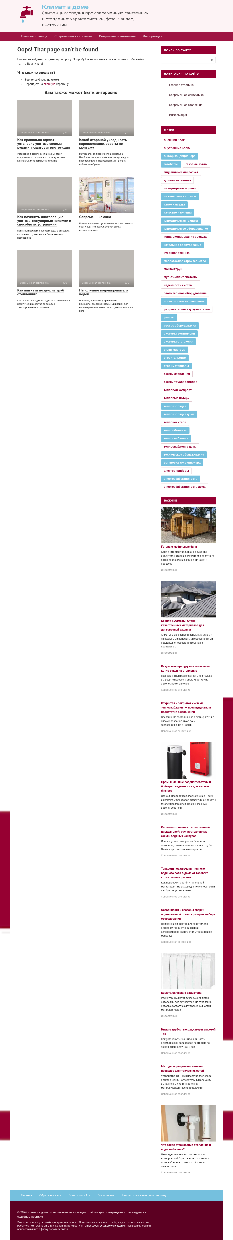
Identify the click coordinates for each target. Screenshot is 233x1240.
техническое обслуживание (184, 454)
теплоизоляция (175, 406)
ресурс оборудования (180, 325)
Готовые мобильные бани (179, 546)
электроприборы (176, 470)
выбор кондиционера (180, 156)
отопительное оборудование (185, 293)
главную (49, 84)
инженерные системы (180, 196)
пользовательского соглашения (106, 1225)
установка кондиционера (182, 462)
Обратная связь (50, 1195)
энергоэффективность (180, 478)
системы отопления (178, 341)
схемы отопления (177, 373)
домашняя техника (177, 180)
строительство (175, 357)
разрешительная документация (187, 309)
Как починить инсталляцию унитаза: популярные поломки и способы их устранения (44, 221)
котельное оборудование (182, 244)
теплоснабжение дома (180, 446)
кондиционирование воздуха (185, 236)
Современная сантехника (73, 36)
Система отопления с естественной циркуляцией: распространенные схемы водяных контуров (185, 832)
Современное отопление (117, 36)
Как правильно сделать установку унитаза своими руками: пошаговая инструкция (43, 144)
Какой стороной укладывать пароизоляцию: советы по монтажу (103, 144)
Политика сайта (79, 1195)
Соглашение (106, 1195)
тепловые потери (176, 398)
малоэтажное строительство (185, 261)
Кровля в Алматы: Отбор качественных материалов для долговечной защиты (182, 625)
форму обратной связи (54, 1229)
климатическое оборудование (186, 228)
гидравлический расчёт (181, 172)
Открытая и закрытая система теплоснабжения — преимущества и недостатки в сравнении (186, 707)
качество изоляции (178, 212)
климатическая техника (181, 220)
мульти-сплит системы (181, 277)
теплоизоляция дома (179, 414)
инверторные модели (180, 188)
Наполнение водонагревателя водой (103, 292)
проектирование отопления (184, 301)
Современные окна (95, 217)
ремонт (169, 317)
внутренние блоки (177, 148)
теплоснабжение (176, 438)
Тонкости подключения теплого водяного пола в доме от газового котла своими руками (184, 873)
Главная (26, 1195)
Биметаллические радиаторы (181, 993)
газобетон (171, 164)
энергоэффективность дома (185, 486)
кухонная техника (176, 252)
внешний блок (174, 140)
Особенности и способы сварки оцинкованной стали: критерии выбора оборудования (188, 914)
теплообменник (175, 430)
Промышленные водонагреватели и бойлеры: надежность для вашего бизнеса (186, 786)
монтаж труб (173, 269)
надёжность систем (178, 285)
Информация (152, 36)
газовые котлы (196, 164)
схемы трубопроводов (180, 381)
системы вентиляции (179, 333)
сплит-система (174, 349)
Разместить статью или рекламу (143, 1195)
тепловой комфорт (178, 390)
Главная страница (34, 36)
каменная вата (174, 204)
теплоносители (175, 422)
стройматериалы (176, 365)
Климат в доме (65, 6)
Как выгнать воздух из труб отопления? (40, 292)
